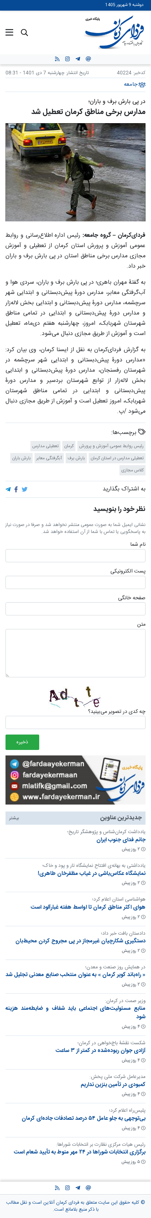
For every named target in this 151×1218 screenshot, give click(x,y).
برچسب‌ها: (124, 432)
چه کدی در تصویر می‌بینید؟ (117, 712)
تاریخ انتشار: (77, 73)
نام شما (138, 545)
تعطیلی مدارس (45, 445)
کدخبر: (139, 73)
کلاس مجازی (132, 470)
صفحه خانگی (132, 598)
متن (141, 625)
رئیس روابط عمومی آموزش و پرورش (111, 445)
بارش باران (21, 457)
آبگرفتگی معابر (49, 457)
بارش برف (76, 457)
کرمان (69, 445)
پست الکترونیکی (128, 572)
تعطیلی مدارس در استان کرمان (117, 457)
